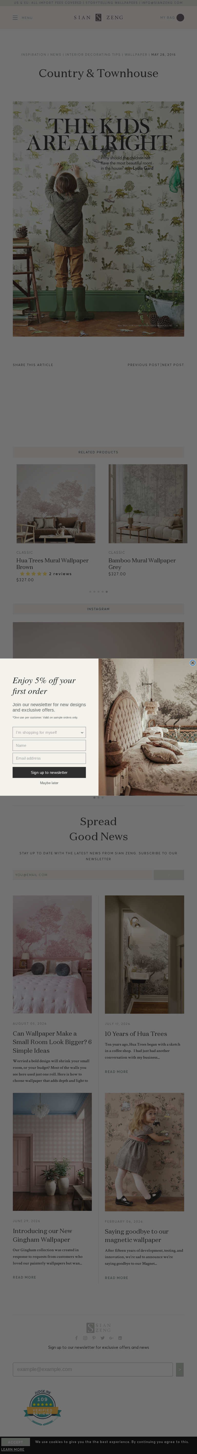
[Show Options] (82, 732)
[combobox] (48, 732)
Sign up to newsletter (49, 772)
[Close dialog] (192, 663)
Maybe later (49, 782)
